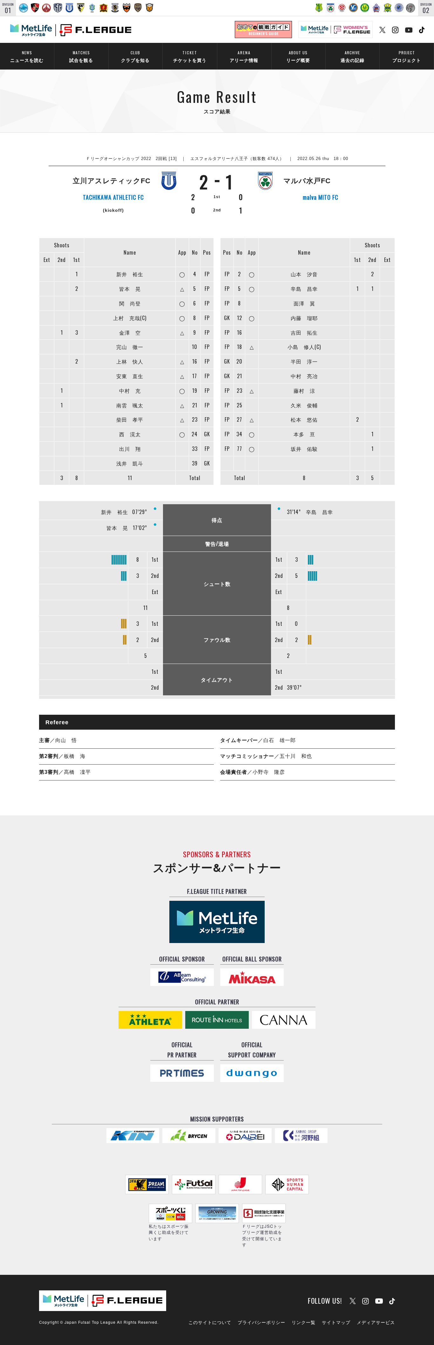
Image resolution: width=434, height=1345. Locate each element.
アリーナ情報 (244, 56)
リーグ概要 (298, 56)
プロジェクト (406, 56)
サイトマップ (336, 1322)
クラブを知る (135, 56)
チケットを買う (190, 56)
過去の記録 (352, 56)
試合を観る (81, 56)
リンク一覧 (303, 1322)
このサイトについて (209, 1322)
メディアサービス (376, 1322)
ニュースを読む (27, 56)
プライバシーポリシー (261, 1322)
